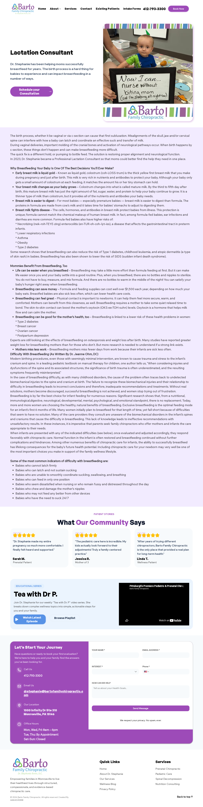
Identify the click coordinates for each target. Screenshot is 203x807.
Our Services (107, 778)
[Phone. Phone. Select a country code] (146, 672)
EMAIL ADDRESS (151, 650)
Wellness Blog (108, 784)
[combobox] (115, 671)
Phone (146, 666)
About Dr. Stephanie (111, 773)
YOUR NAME (98, 650)
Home (103, 768)
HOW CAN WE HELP (101, 683)
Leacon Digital (16, 799)
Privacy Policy (108, 789)
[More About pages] (60, 9)
